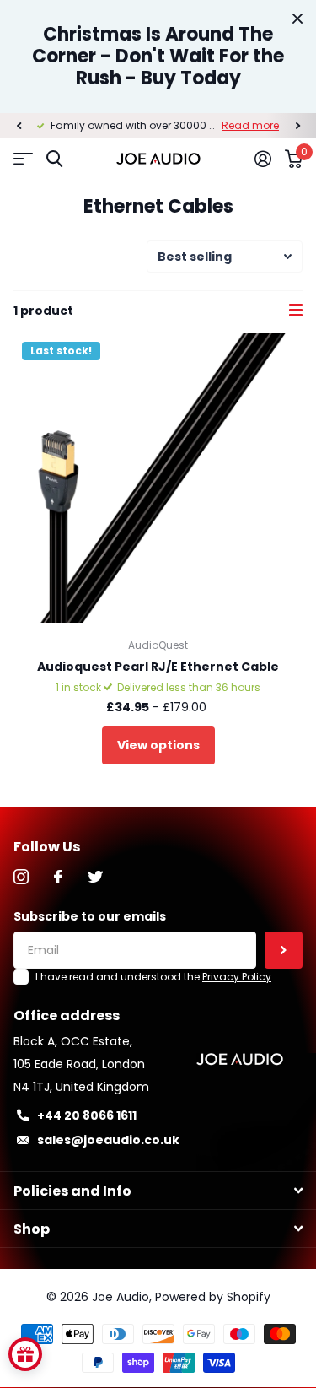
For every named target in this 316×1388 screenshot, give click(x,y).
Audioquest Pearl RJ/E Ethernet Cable (158, 666)
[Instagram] (21, 876)
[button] (18, 125)
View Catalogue (23, 159)
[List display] (296, 310)
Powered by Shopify (212, 1296)
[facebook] (58, 876)
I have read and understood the (153, 976)
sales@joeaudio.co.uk (108, 1139)
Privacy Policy (236, 976)
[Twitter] (95, 877)
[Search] (54, 159)
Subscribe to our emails (89, 916)
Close (297, 18)
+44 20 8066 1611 (87, 1115)
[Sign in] (262, 158)
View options (158, 745)
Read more (250, 125)
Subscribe (284, 950)
